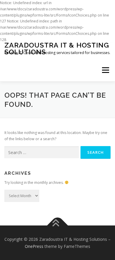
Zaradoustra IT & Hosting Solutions (56, 48)
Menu (105, 70)
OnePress (34, 246)
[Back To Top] (57, 225)
